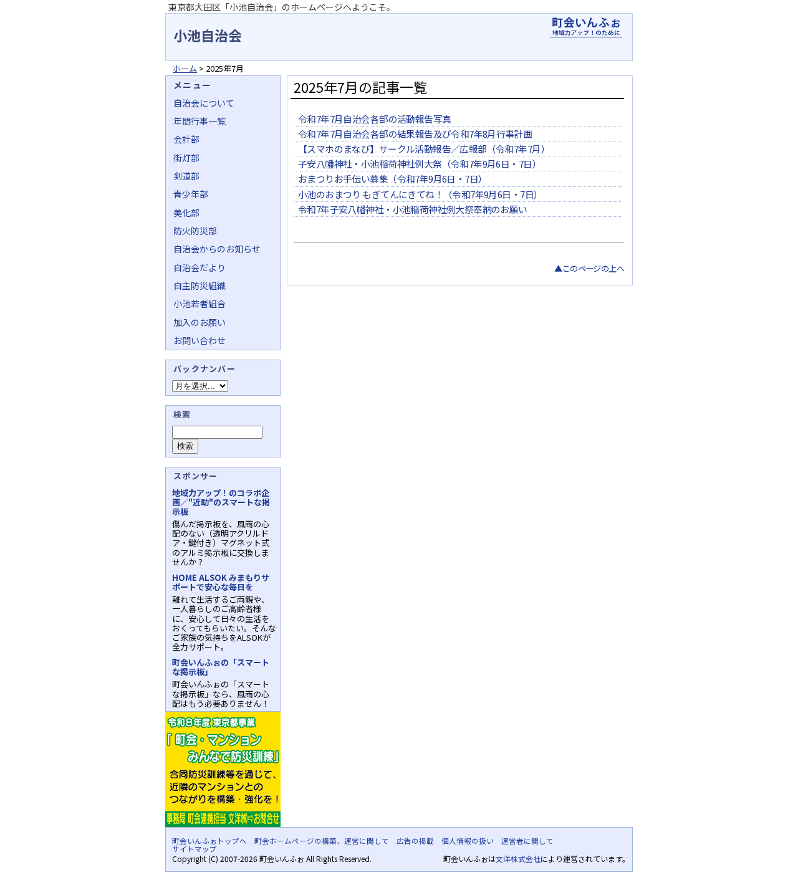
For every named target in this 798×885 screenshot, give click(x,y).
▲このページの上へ (589, 268)
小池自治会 (207, 35)
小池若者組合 (199, 303)
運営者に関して (527, 841)
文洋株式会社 (518, 858)
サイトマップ (194, 849)
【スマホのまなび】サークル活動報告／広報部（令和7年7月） (424, 148)
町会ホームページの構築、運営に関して (321, 841)
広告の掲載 (415, 841)
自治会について (203, 103)
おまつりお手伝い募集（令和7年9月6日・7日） (392, 178)
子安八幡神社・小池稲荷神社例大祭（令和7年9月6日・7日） (419, 163)
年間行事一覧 (199, 121)
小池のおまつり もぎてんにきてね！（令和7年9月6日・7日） (420, 194)
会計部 (186, 139)
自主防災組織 (199, 285)
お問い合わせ (199, 340)
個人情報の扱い (467, 841)
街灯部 (186, 157)
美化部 (186, 212)
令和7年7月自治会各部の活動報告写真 (374, 118)
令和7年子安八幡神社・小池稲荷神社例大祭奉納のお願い (412, 209)
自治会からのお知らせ (217, 248)
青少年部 (190, 194)
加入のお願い (199, 322)
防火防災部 (195, 230)
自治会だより (199, 267)
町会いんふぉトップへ (209, 841)
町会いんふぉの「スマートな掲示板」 (220, 666)
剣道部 (186, 176)
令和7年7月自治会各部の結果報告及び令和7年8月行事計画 (415, 133)
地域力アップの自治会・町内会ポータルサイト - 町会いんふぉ (586, 27)
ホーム (185, 68)
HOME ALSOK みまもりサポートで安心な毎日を (220, 582)
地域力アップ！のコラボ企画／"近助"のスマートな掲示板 (221, 502)
